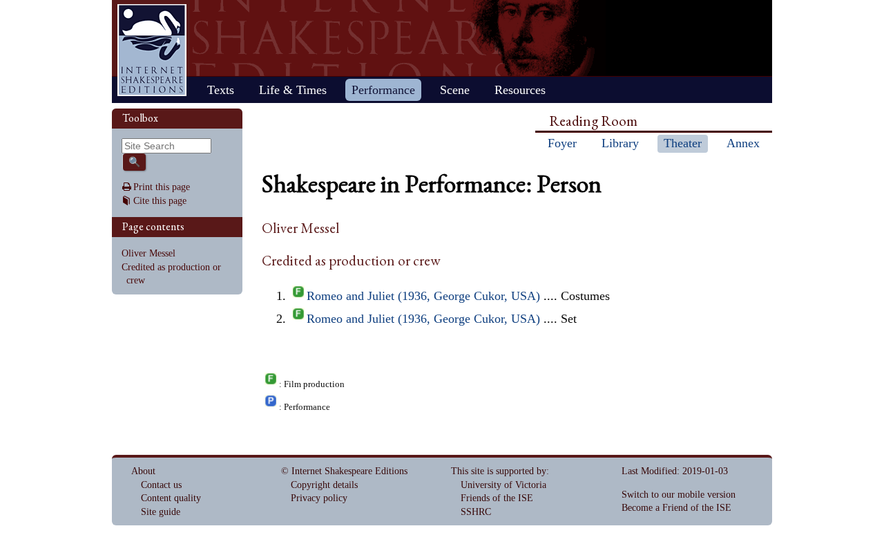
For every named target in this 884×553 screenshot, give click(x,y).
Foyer (562, 143)
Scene (455, 90)
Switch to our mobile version (679, 494)
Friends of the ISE (497, 498)
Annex (743, 143)
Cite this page (159, 201)
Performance (383, 90)
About (143, 471)
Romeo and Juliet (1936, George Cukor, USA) (423, 296)
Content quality (171, 498)
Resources (520, 90)
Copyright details (324, 485)
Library (620, 143)
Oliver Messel (148, 253)
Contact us (161, 485)
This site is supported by (498, 471)
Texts (220, 90)
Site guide (160, 512)
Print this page (161, 187)
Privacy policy (319, 498)
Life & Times (293, 90)
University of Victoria (503, 485)
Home (151, 50)
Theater (683, 143)
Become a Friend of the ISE (676, 508)
